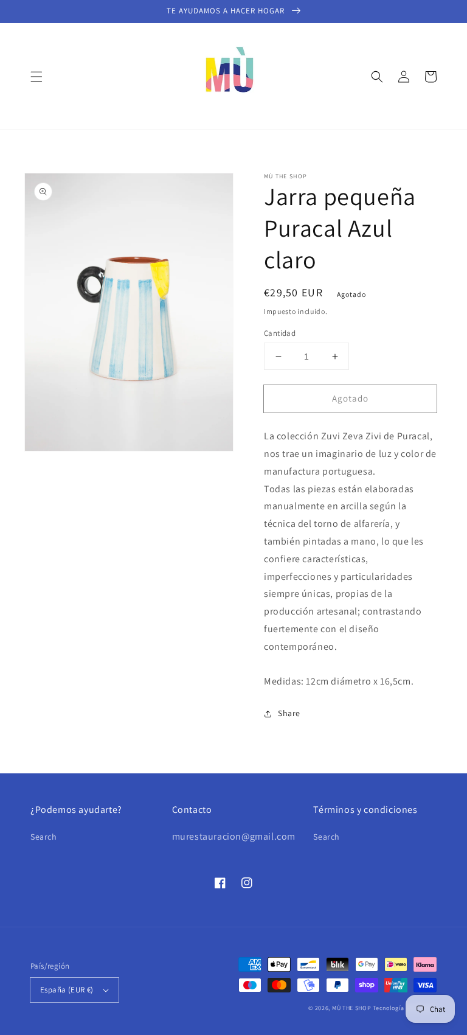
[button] (36, 76)
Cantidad (280, 333)
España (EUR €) (67, 989)
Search (43, 836)
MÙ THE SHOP (352, 1008)
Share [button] (289, 713)
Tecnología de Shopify (405, 1008)
